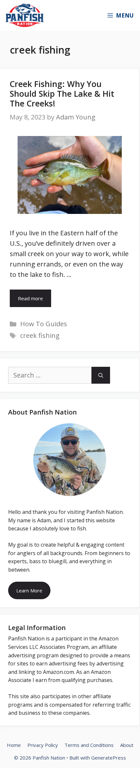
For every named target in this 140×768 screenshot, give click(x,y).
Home (14, 745)
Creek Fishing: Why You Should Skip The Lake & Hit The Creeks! (62, 93)
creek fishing (40, 335)
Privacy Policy (42, 745)
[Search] (100, 375)
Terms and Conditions (89, 745)
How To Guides (43, 323)
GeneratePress (108, 757)
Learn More (29, 590)
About (126, 745)
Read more (30, 298)
